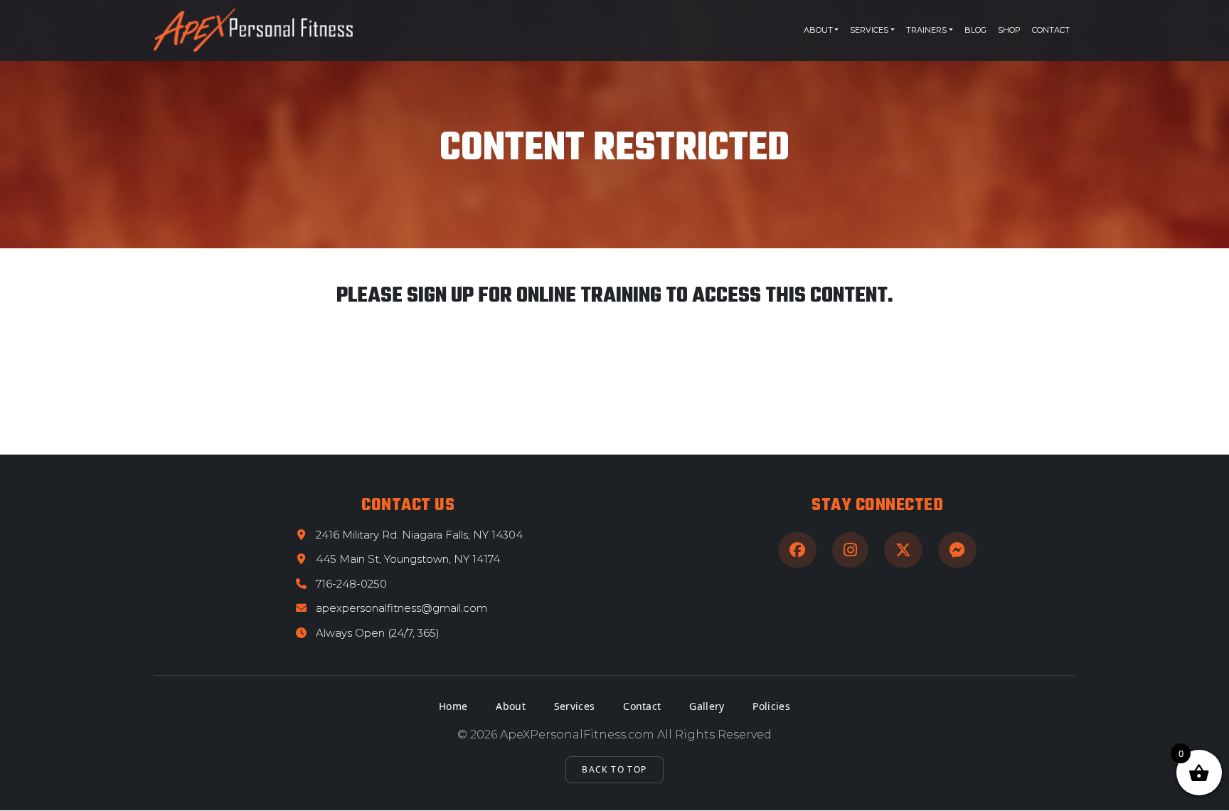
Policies (770, 706)
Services (869, 30)
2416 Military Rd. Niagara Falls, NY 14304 (419, 534)
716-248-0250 (351, 583)
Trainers (926, 30)
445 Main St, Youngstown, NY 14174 (408, 559)
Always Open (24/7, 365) (378, 633)
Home (453, 706)
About (818, 30)
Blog (975, 30)
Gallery (706, 706)
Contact (1051, 30)
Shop (1009, 30)
